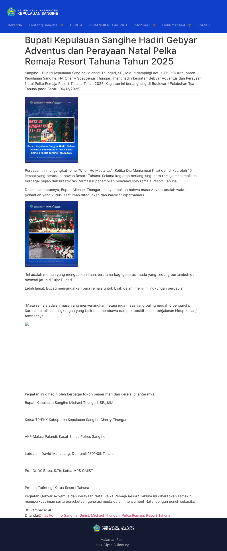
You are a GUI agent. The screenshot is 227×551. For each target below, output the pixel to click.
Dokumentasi (173, 25)
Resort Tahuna (158, 515)
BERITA (76, 25)
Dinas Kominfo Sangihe (58, 515)
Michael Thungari (105, 515)
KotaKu (204, 25)
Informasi (142, 25)
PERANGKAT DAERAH (108, 25)
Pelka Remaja (133, 515)
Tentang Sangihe (43, 25)
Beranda (15, 25)
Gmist (84, 515)
